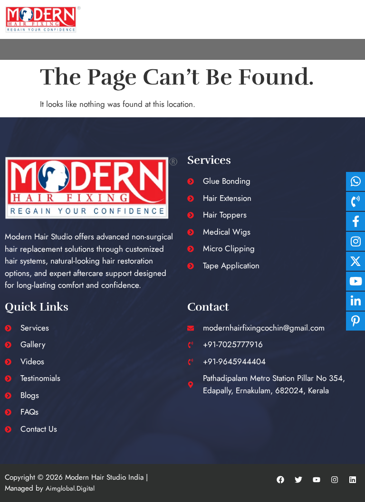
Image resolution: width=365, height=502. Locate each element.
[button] (355, 49)
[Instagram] (334, 479)
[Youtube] (316, 479)
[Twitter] (298, 479)
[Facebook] (280, 479)
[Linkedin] (352, 479)
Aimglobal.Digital (70, 488)
